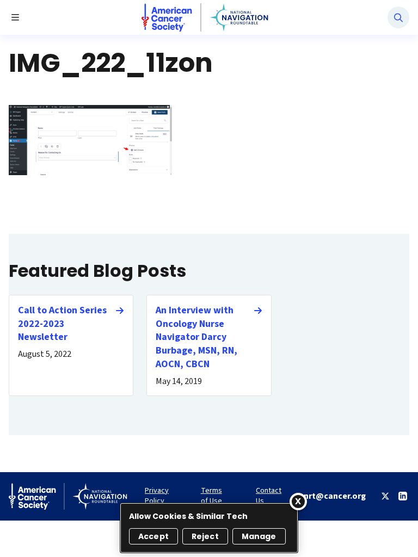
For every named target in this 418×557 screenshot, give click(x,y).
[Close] (298, 501)
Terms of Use (211, 496)
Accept (153, 536)
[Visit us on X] (385, 496)
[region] (209, 528)
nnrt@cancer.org (332, 496)
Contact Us (268, 496)
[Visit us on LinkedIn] (402, 496)
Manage (259, 536)
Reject (205, 536)
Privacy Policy (157, 496)
